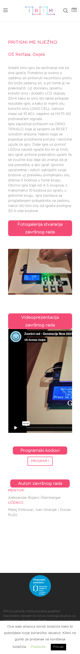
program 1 (40, 461)
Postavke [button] (38, 646)
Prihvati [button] (58, 647)
